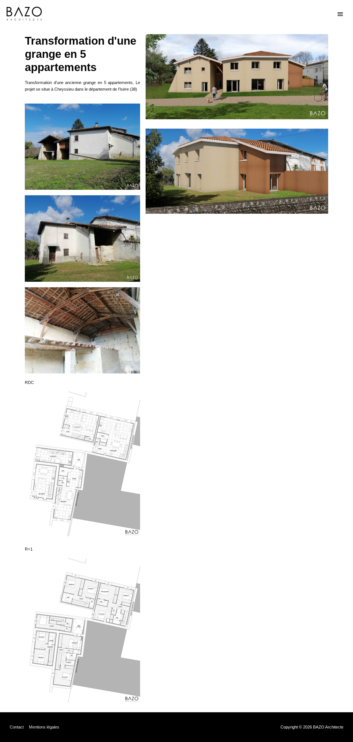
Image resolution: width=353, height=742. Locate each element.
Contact (17, 727)
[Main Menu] (340, 14)
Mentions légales (44, 727)
